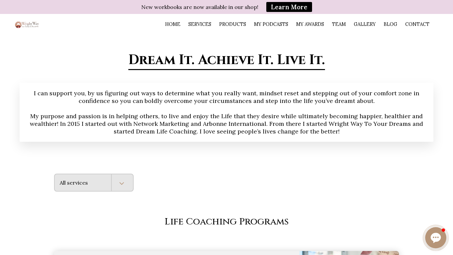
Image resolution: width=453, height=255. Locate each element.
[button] (435, 237)
